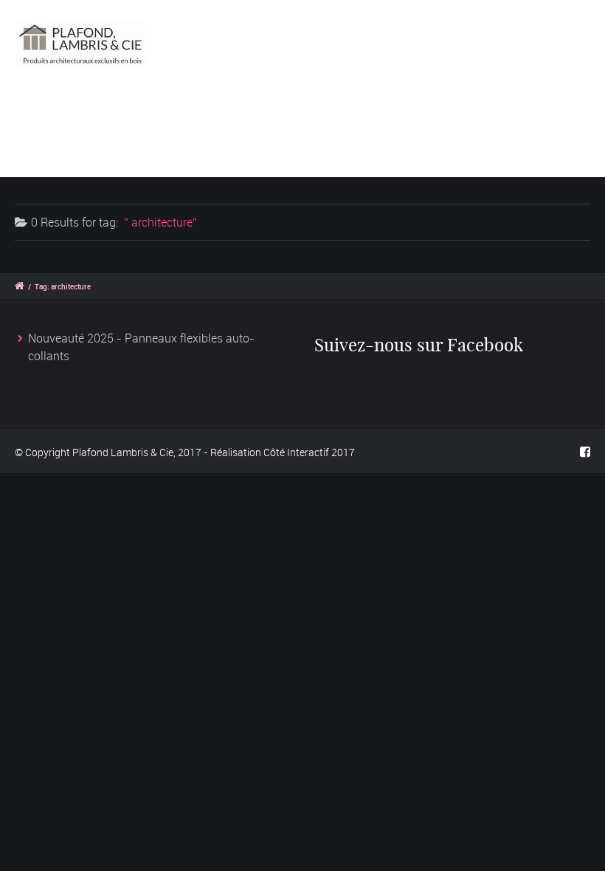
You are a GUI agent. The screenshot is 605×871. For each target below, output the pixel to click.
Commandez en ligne (277, 120)
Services (392, 120)
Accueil (82, 120)
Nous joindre (186, 158)
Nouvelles (89, 158)
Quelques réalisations (511, 120)
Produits (160, 120)
